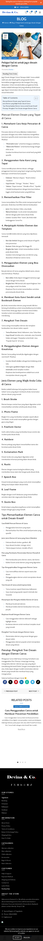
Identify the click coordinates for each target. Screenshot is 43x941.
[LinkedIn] (21, 682)
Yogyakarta (5, 798)
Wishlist (27, 11)
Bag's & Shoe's (6, 860)
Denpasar (5, 804)
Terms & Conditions (8, 829)
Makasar (4, 813)
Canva (32, 77)
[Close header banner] (41, 2)
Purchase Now (6, 889)
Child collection (7, 854)
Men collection (6, 851)
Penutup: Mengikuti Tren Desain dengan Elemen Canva (20, 108)
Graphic (5, 58)
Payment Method (7, 877)
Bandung (4, 801)
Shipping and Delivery (8, 880)
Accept (17, 937)
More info (27, 937)
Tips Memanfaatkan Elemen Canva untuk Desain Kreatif (20, 106)
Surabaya (4, 810)
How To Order (6, 838)
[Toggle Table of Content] (35, 98)
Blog (13, 23)
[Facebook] (5, 682)
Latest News (5, 886)
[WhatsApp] (27, 682)
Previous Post (12, 691)
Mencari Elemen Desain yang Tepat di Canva (16, 101)
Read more (21, 729)
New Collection (6, 863)
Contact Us (5, 883)
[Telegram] (32, 682)
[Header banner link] (19, 2)
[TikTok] (38, 682)
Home (6, 23)
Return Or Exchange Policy (10, 832)
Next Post (33, 691)
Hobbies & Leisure (13, 58)
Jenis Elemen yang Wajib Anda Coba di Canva (16, 103)
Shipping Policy (6, 835)
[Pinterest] (16, 682)
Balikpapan (5, 807)
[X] (10, 682)
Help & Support (6, 874)
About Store (5, 823)
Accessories (5, 857)
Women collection (8, 848)
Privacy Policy (6, 826)
